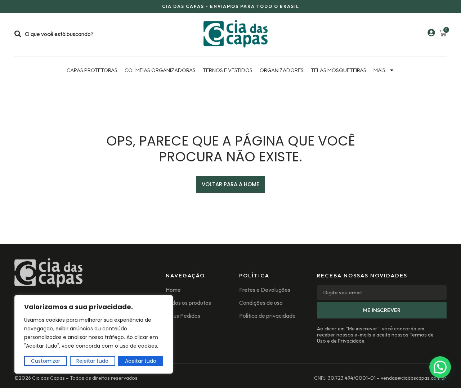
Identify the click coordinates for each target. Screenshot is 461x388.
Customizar (45, 361)
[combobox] (72, 34)
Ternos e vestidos (227, 70)
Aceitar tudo (140, 361)
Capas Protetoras (92, 70)
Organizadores (282, 70)
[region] (93, 334)
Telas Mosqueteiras (338, 70)
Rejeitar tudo (92, 361)
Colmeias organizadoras (160, 70)
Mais (379, 70)
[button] (440, 367)
